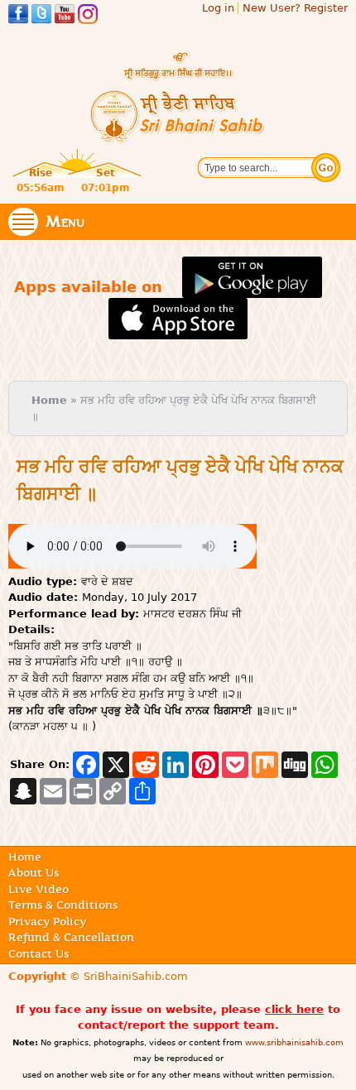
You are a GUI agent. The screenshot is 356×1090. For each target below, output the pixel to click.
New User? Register (295, 8)
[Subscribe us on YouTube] (65, 16)
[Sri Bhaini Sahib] (178, 137)
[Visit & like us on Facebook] (18, 16)
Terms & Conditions (63, 904)
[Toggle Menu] (23, 222)
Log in (218, 8)
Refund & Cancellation (71, 937)
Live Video (38, 889)
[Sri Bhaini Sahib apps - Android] (252, 288)
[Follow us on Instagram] (88, 16)
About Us (33, 872)
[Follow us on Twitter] (41, 16)
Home (49, 400)
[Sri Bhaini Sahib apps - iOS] (178, 331)
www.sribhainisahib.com (294, 1042)
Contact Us (38, 953)
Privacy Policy (47, 921)
